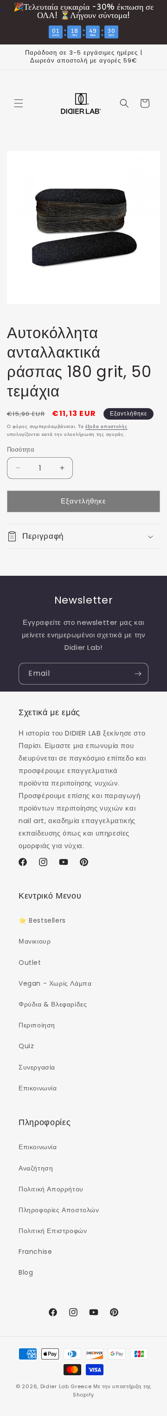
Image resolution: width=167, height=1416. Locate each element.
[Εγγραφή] (138, 674)
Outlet (30, 962)
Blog (26, 1272)
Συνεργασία (37, 1067)
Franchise (35, 1251)
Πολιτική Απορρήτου (51, 1189)
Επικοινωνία (38, 1088)
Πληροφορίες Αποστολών (59, 1210)
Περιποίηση (37, 1025)
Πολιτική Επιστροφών (53, 1230)
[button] (18, 103)
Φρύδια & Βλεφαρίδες (53, 1004)
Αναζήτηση (36, 1168)
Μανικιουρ (35, 941)
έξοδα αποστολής (106, 426)
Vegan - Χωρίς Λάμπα (55, 983)
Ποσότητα (20, 449)
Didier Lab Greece (66, 1386)
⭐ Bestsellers (42, 920)
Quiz (26, 1046)
